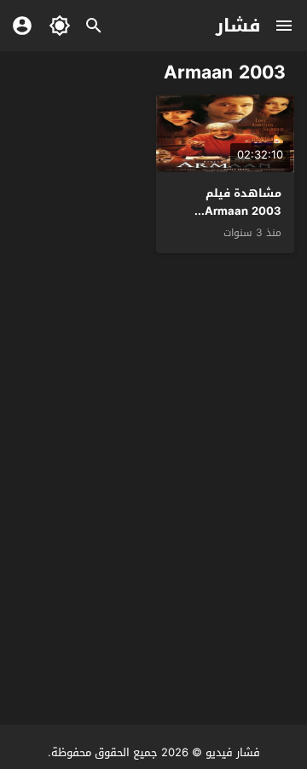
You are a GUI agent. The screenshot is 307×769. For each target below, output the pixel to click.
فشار (238, 26)
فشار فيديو (233, 752)
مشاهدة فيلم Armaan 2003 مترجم (243, 211)
